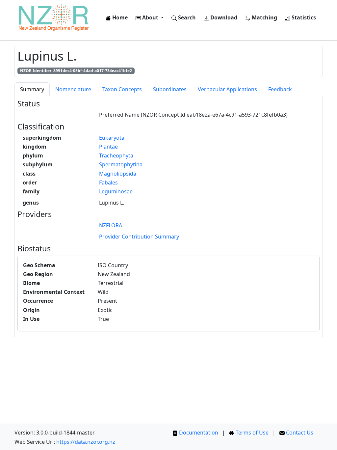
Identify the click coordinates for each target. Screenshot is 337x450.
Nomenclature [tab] (73, 89)
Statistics (303, 17)
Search (186, 17)
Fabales (108, 182)
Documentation (198, 432)
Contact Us (299, 432)
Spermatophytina (121, 164)
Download (223, 17)
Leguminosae (116, 191)
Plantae (108, 146)
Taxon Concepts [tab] (122, 89)
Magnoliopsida (117, 173)
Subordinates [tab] (170, 89)
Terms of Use (251, 432)
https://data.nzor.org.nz (85, 441)
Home (119, 17)
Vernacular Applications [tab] (227, 89)
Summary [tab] (32, 89)
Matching (263, 17)
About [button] (150, 17)
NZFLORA (110, 225)
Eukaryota (111, 137)
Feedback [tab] (280, 89)
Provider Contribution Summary (139, 236)
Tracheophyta (116, 155)
